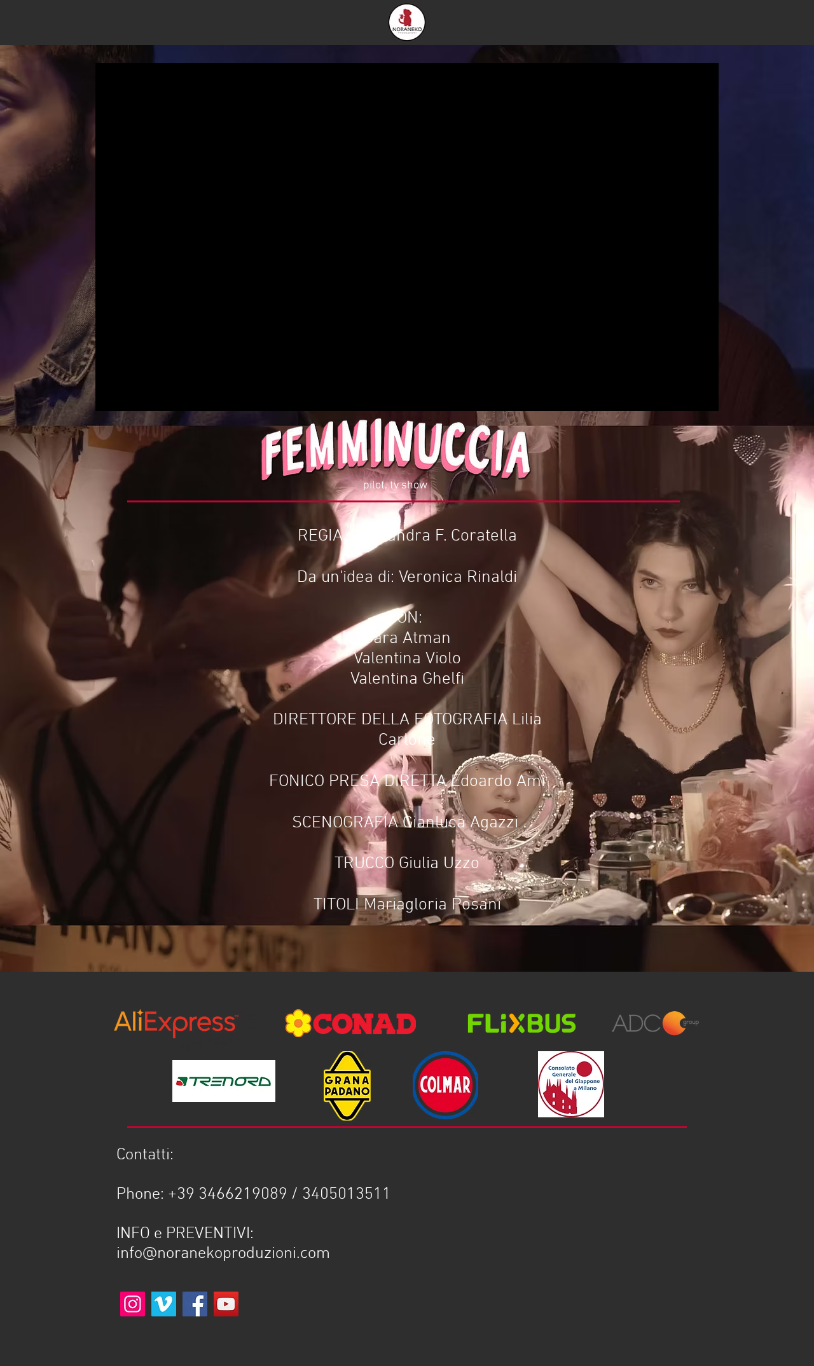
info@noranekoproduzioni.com (223, 1254)
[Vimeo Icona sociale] (163, 1304)
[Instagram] (132, 1304)
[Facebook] (195, 1304)
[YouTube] (226, 1304)
